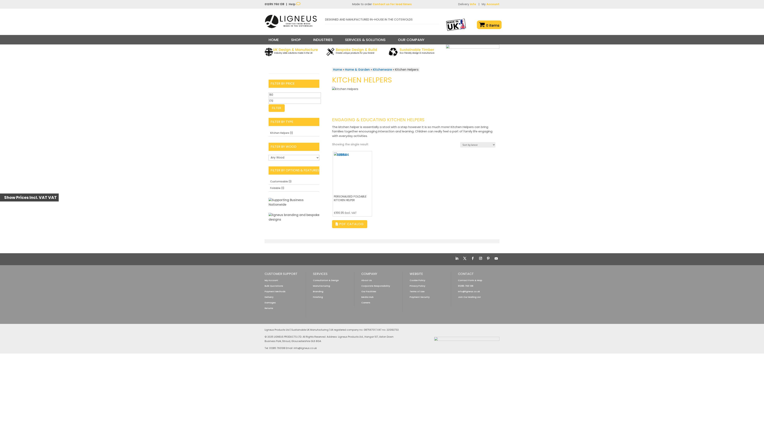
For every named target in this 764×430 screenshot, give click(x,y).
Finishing (318, 297)
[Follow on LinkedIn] (457, 258)
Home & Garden (357, 69)
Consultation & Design (326, 280)
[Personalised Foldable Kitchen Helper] (352, 171)
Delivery (467, 4)
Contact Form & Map (470, 280)
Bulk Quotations (274, 285)
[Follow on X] (465, 258)
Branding (318, 291)
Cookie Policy (417, 280)
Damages (270, 302)
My (490, 4)
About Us (366, 280)
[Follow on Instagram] (480, 258)
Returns (269, 308)
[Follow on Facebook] (473, 258)
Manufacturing (321, 285)
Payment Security (420, 297)
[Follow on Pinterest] (488, 258)
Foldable (275, 188)
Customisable (279, 181)
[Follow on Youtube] (496, 258)
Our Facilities (368, 291)
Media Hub (367, 297)
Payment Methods (275, 291)
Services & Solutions (365, 39)
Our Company (411, 39)
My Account (271, 280)
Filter (276, 108)
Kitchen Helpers (279, 133)
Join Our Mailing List (469, 297)
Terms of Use (417, 291)
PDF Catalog (351, 224)
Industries (323, 39)
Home (274, 39)
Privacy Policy (417, 285)
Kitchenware (382, 69)
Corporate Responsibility (375, 285)
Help (292, 4)
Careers (365, 302)
